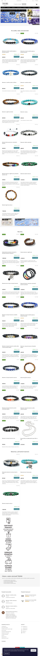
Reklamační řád (4, 636)
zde (23, 650)
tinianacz (24, 632)
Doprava (3, 635)
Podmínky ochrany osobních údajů (7, 629)
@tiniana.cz (24, 631)
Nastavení (7, 653)
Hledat (24, 4)
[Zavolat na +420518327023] (3, 0)
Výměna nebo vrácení (5, 638)
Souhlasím (33, 650)
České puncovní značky (5, 633)
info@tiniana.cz (25, 626)
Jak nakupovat (19, 0)
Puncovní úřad (4, 630)
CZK (32, 0)
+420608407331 (25, 629)
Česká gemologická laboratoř (6, 631)
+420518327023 (25, 628)
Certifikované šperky (5, 634)
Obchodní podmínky (5, 627)
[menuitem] (3, 7)
